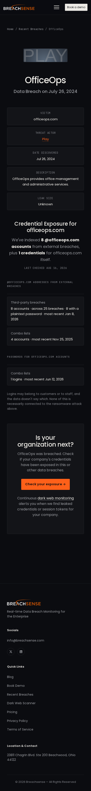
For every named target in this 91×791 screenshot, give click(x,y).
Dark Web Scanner (21, 703)
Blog (10, 677)
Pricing (12, 712)
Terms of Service (20, 729)
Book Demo (16, 685)
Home (10, 29)
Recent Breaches (31, 29)
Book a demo (76, 7)
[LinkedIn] (21, 651)
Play (45, 139)
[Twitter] (11, 651)
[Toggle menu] (56, 7)
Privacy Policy (17, 721)
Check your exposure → (45, 484)
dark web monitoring (56, 498)
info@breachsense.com (25, 640)
